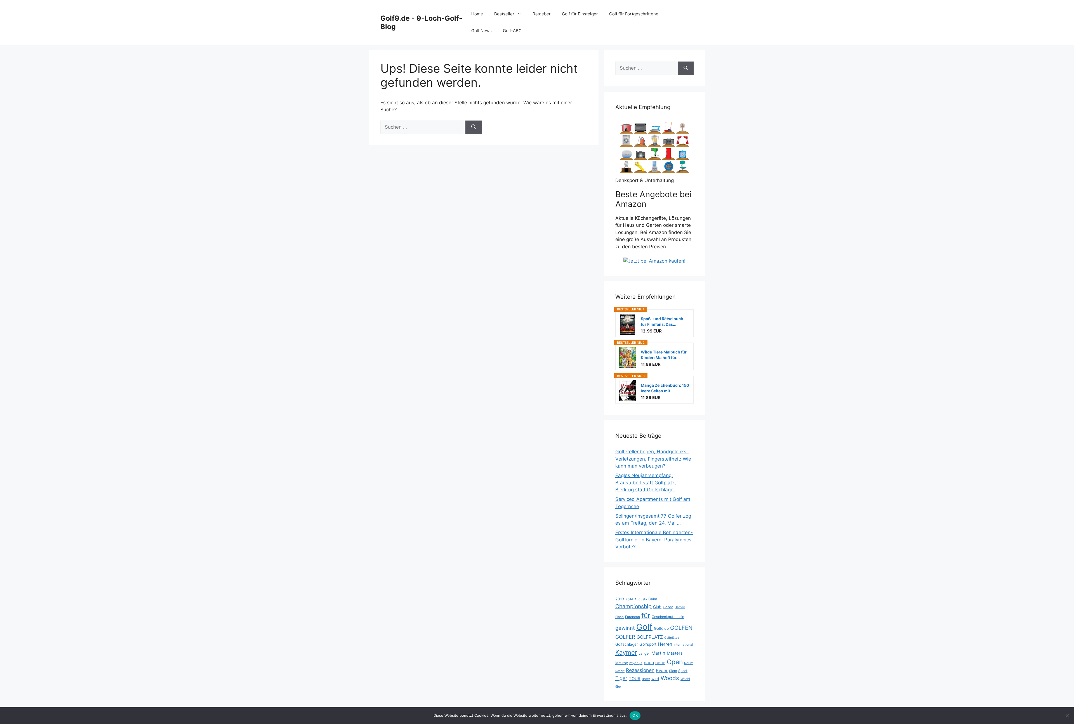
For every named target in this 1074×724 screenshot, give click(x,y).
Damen (680, 607)
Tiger (621, 678)
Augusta (640, 599)
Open (675, 662)
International (683, 645)
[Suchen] (473, 127)
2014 (629, 599)
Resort (620, 671)
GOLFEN (681, 627)
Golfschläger (626, 644)
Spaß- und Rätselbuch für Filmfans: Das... (662, 321)
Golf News (481, 30)
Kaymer (626, 652)
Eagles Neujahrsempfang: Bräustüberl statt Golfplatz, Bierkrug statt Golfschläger (645, 482)
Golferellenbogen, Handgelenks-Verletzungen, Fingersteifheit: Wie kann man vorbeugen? (653, 459)
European (632, 617)
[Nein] (1067, 715)
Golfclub (661, 628)
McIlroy (621, 663)
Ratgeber (542, 13)
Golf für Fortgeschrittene (633, 13)
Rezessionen (640, 670)
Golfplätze (671, 638)
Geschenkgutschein (668, 617)
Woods (670, 678)
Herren (665, 644)
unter (646, 679)
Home (477, 13)
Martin (658, 653)
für (645, 615)
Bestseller (504, 13)
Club (657, 606)
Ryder (662, 670)
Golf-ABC (512, 30)
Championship (633, 606)
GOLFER (625, 637)
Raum (688, 663)
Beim (652, 599)
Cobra (668, 607)
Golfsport (647, 644)
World (685, 679)
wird (655, 678)
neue (660, 662)
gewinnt (625, 628)
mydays (635, 663)
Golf (644, 627)
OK (635, 715)
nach (649, 662)
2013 (619, 599)
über (618, 686)
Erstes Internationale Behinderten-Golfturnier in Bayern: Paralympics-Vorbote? (654, 540)
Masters (675, 653)
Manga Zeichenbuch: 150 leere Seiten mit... (665, 388)
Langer (644, 653)
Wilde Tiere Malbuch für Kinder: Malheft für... (664, 355)
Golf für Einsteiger (580, 13)
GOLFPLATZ (650, 637)
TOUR (634, 678)
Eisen (619, 617)
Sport (682, 671)
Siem (673, 671)
